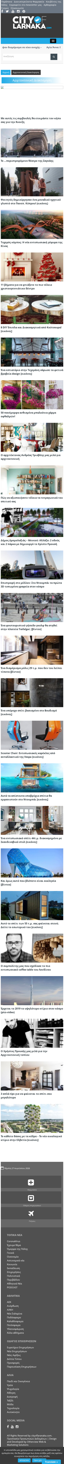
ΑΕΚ (9, 1302)
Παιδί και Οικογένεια (18, 1381)
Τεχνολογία (13, 1408)
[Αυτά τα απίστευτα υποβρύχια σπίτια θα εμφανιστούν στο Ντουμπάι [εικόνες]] (32, 777)
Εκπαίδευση (13, 1268)
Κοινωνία (12, 1264)
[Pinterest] (24, 11)
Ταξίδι (10, 1400)
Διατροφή (12, 1396)
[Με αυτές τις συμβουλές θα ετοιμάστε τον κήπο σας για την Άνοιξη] (32, 100)
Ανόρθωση (13, 1305)
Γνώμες (5, 8)
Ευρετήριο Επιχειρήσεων (20, 1347)
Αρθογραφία (50, 4)
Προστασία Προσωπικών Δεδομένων (27, 1438)
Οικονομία (12, 1256)
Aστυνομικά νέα (15, 1260)
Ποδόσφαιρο (14, 1317)
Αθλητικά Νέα (14, 1283)
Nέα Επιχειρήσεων (17, 1351)
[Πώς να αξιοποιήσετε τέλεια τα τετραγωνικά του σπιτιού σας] (32, 479)
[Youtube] (13, 11)
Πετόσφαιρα (13, 1325)
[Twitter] (8, 11)
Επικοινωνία (17, 8)
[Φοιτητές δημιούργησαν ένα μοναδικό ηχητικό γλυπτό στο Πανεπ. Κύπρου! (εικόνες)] (32, 181)
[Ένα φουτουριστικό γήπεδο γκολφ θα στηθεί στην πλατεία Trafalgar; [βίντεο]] (32, 607)
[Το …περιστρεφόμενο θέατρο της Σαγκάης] (32, 142)
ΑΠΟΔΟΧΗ (24, 1460)
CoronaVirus (13, 1241)
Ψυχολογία (13, 1388)
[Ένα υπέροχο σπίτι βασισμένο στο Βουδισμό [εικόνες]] (32, 692)
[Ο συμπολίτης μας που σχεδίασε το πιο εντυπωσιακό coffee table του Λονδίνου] (32, 947)
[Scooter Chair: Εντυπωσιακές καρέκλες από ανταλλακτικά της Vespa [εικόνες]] (32, 735)
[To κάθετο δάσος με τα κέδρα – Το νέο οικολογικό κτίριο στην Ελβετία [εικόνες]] (32, 1118)
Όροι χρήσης (39, 1460)
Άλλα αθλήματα (15, 1332)
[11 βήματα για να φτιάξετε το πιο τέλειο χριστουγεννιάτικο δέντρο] (32, 266)
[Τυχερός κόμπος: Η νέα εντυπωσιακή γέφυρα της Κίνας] (32, 224)
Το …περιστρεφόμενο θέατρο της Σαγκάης (27, 160)
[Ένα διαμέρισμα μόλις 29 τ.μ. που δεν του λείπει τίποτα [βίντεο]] (32, 649)
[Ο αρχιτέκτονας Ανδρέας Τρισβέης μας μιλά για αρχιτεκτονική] (32, 437)
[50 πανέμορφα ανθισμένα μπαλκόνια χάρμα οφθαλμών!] (32, 394)
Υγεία (10, 1385)
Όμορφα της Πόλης (17, 1248)
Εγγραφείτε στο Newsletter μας (25, 4)
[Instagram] (19, 11)
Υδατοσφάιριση (15, 1328)
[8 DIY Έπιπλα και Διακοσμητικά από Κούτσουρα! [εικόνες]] (32, 309)
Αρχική (5, 72)
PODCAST (12, 1287)
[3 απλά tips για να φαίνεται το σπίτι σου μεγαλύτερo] (32, 1075)
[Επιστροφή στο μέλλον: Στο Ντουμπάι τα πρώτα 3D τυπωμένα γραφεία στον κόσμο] (32, 564)
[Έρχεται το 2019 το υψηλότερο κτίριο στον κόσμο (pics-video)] (32, 990)
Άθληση (11, 1392)
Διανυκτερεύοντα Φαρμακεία (29, 1)
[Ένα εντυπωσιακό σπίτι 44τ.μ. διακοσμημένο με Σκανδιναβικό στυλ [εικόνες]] (32, 820)
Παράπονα (6, 1)
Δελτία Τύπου (14, 1358)
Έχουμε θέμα (14, 1245)
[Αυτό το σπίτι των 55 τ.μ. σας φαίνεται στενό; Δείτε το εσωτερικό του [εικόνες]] (32, 905)
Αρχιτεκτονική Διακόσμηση (26, 72)
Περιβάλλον (13, 1279)
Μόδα (10, 1404)
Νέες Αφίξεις (14, 1355)
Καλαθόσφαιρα (15, 1321)
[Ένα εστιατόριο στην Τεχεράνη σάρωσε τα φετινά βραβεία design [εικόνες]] (32, 351)
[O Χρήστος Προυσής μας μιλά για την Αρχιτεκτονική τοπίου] (32, 1032)
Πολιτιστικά (13, 1275)
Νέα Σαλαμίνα (14, 1313)
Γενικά (10, 1252)
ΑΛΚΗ (10, 1309)
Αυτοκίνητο (13, 1412)
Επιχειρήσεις (14, 1272)
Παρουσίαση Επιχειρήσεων (21, 1366)
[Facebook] (3, 11)
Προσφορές (13, 1362)
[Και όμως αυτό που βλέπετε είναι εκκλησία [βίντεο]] (32, 862)
